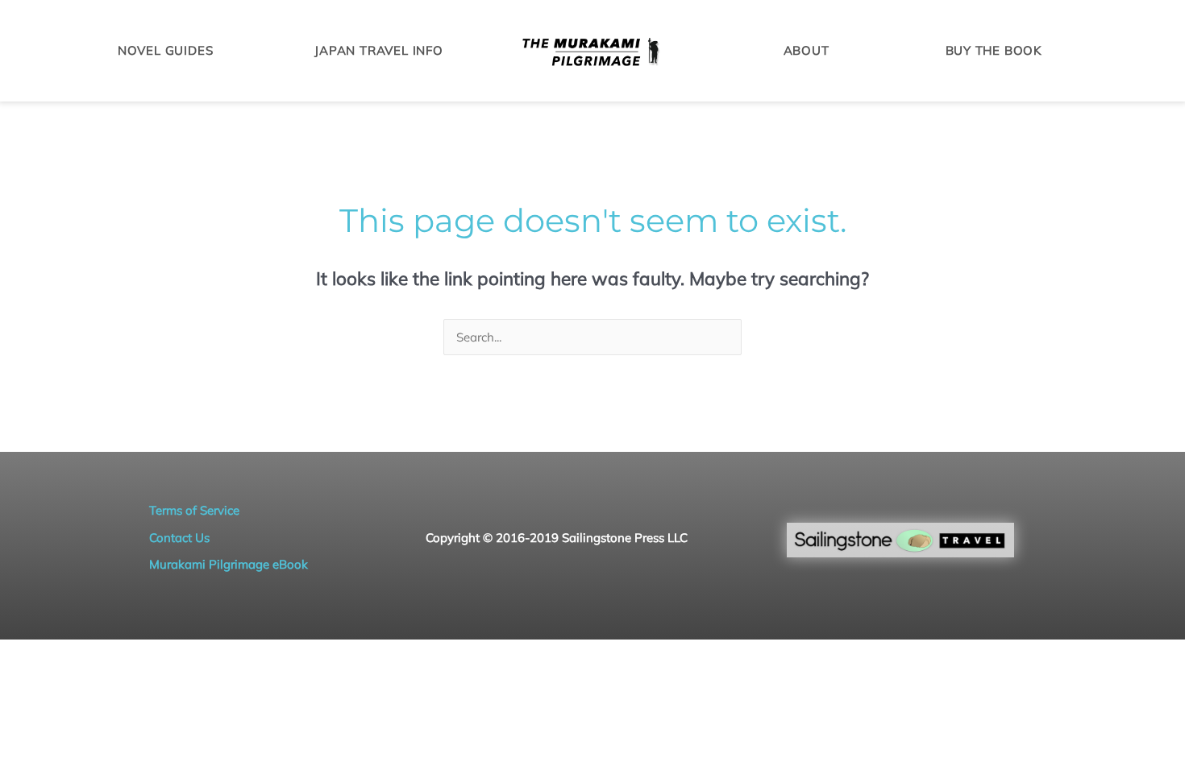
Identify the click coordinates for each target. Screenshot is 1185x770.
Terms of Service (194, 510)
